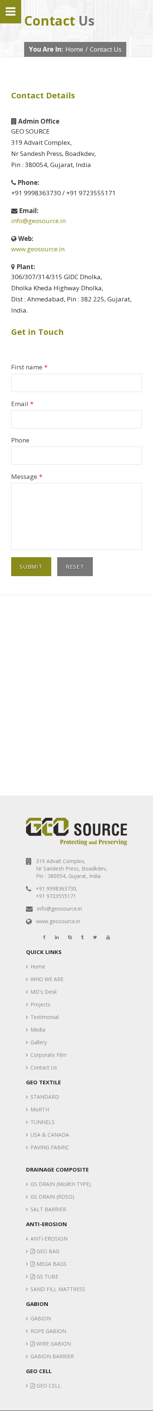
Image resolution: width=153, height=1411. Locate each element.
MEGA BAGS (50, 1263)
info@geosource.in (38, 220)
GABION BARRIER (52, 1356)
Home (74, 49)
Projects (40, 1004)
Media (37, 1029)
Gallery (38, 1042)
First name (29, 367)
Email (22, 403)
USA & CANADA (49, 1134)
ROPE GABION (48, 1331)
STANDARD (44, 1096)
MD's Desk (43, 991)
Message (26, 476)
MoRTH (39, 1109)
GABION (40, 1318)
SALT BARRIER (48, 1209)
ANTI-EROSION (49, 1238)
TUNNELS (42, 1122)
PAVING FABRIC (49, 1147)
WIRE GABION (53, 1343)
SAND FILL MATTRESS (57, 1289)
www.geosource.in (38, 249)
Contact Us (43, 1067)
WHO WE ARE (47, 979)
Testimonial (44, 1016)
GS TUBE (46, 1276)
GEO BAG (47, 1251)
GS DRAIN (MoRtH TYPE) (60, 1184)
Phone (20, 440)
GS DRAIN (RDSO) (52, 1196)
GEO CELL (48, 1385)
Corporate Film (48, 1054)
